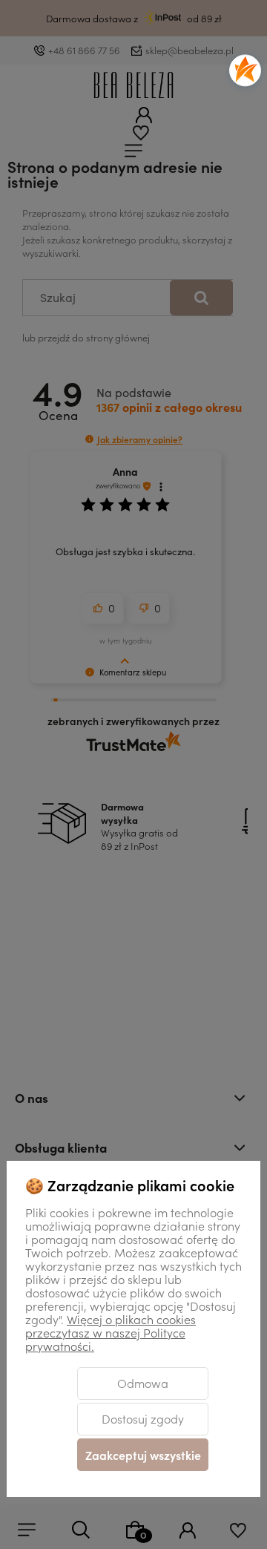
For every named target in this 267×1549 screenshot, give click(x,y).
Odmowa (142, 1383)
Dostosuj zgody (143, 1418)
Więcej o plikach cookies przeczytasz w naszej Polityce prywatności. (110, 1332)
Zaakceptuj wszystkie (143, 1455)
